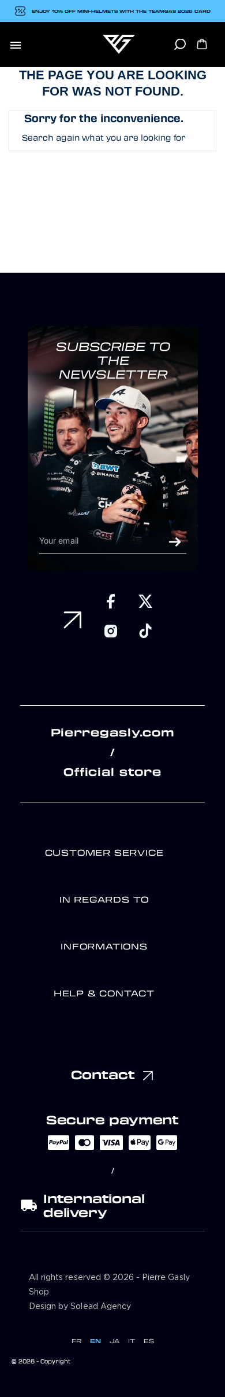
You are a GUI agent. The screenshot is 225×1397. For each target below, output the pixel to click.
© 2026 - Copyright (41, 1361)
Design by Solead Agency (80, 1307)
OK (174, 541)
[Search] (180, 48)
